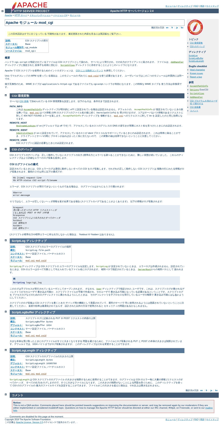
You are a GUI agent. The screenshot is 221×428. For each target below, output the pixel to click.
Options (194, 90)
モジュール (170, 6)
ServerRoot (144, 269)
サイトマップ (212, 6)
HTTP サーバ (21, 15)
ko (182, 27)
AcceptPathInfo (199, 86)
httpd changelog (197, 70)
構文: (13, 250)
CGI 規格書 (195, 107)
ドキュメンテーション (40, 15)
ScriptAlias (68, 65)
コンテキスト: (17, 253)
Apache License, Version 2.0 (29, 422)
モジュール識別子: (15, 47)
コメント (194, 111)
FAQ (196, 6)
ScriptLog (193, 55)
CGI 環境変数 (196, 43)
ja (176, 27)
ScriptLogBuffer (196, 58)
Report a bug (196, 77)
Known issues (196, 73)
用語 (202, 6)
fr (172, 27)
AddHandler (177, 62)
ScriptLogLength (196, 61)
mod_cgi (34, 112)
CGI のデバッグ (197, 46)
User (99, 289)
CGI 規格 (24, 101)
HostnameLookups (26, 126)
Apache (8, 15)
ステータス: (12, 44)
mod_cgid (93, 76)
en (167, 27)
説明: (8, 40)
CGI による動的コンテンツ (89, 70)
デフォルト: (16, 325)
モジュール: (16, 260)
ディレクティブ (185, 6)
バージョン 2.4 (60, 15)
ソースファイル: (14, 50)
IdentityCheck (24, 133)
